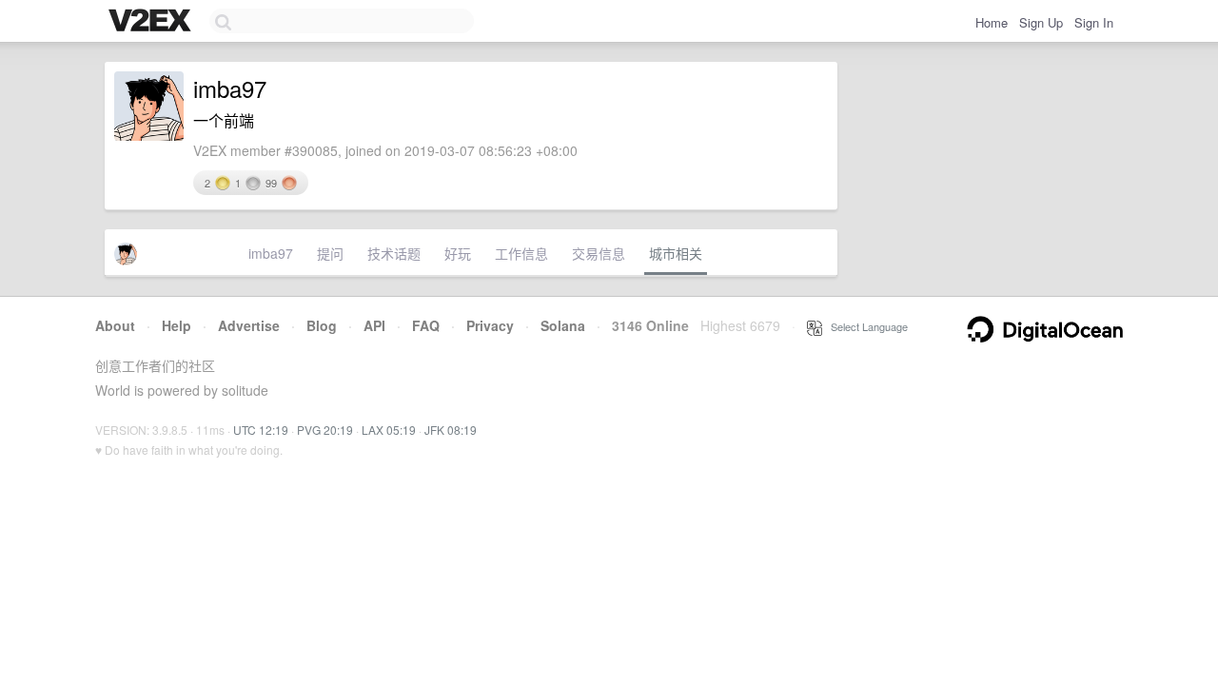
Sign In (1093, 22)
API (374, 325)
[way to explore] (152, 22)
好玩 (457, 253)
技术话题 (394, 253)
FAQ (426, 325)
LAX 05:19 (389, 429)
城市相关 (675, 253)
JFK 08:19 (450, 429)
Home (991, 22)
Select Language (865, 326)
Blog (321, 325)
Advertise (249, 325)
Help (176, 325)
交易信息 (598, 253)
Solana (562, 325)
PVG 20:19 (325, 429)
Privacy (490, 325)
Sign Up (1041, 22)
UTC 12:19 (260, 429)
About (115, 325)
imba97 (270, 253)
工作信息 (521, 253)
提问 (330, 253)
